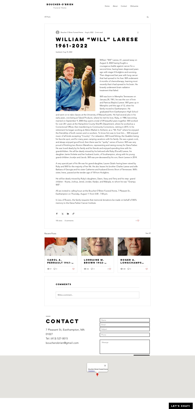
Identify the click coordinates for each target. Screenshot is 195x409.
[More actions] (138, 32)
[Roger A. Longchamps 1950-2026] (134, 246)
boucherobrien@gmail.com (62, 342)
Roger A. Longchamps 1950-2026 (131, 261)
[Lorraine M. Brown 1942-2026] (97, 246)
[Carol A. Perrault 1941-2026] (61, 246)
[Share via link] (73, 214)
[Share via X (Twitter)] (62, 214)
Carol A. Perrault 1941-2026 (59, 261)
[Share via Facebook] (57, 214)
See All (148, 233)
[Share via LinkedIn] (68, 214)
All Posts (47, 17)
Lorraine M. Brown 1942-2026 (94, 261)
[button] (148, 17)
